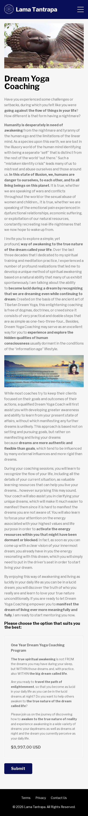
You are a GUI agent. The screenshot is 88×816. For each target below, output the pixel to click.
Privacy (40, 798)
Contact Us (59, 798)
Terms (26, 798)
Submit (18, 768)
